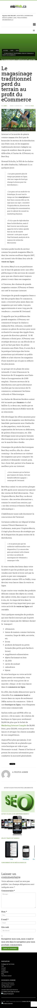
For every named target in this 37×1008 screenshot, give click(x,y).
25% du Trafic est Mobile (10, 838)
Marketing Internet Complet (13, 725)
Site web (5, 927)
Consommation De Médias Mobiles (13, 862)
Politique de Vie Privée (7, 964)
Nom (4, 911)
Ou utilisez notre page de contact (10, 991)
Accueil (3, 968)
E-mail (5, 919)
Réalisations (4, 972)
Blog (32, 105)
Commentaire (8, 890)
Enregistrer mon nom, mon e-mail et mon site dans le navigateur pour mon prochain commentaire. (18, 942)
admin (5, 105)
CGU (2, 966)
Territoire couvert (6, 976)
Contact (3, 970)
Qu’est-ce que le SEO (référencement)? (15, 814)
